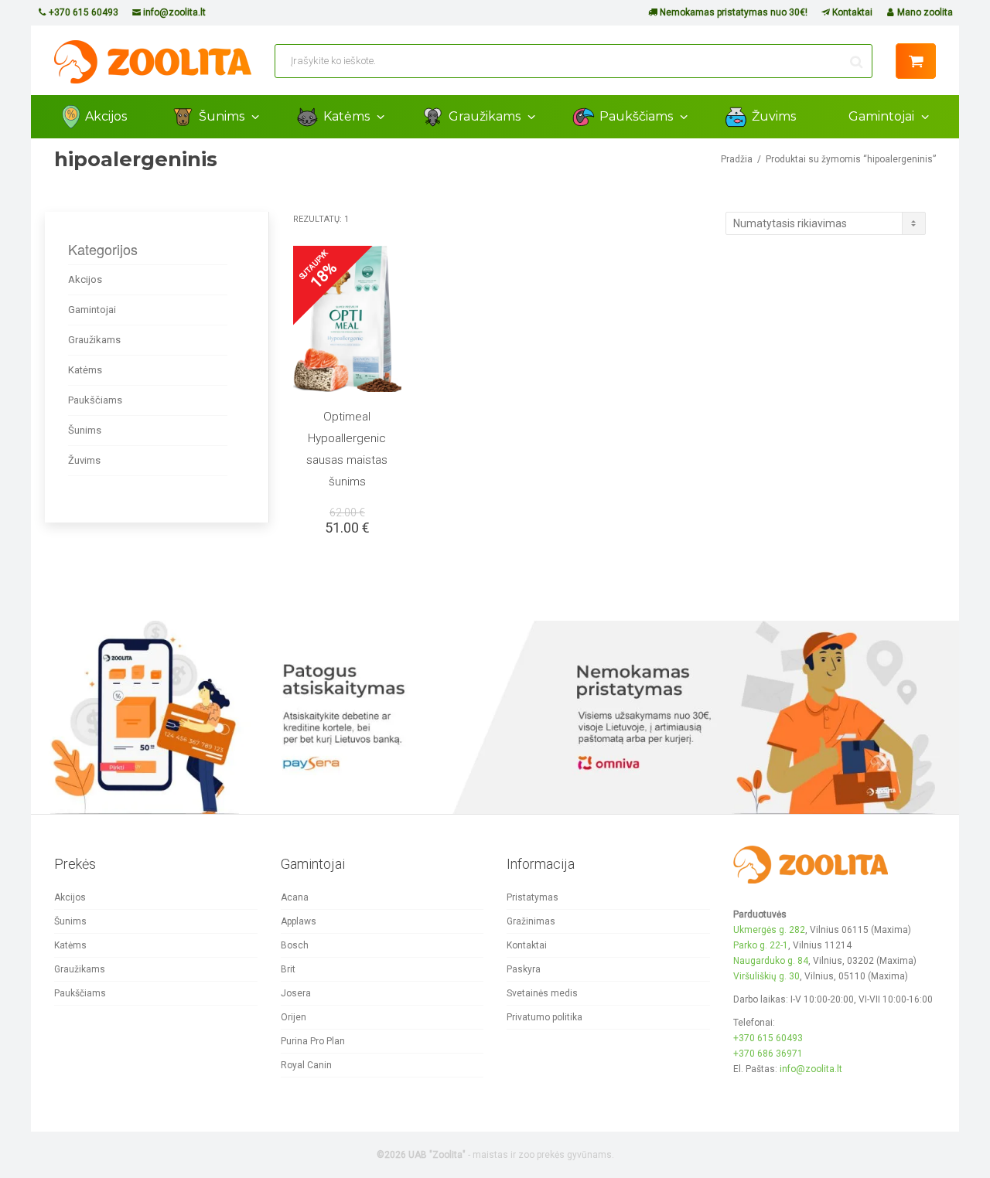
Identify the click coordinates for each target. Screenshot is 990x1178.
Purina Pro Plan (313, 1041)
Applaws (298, 921)
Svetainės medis (542, 993)
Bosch (295, 945)
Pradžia (737, 159)
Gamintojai (882, 116)
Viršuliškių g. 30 (766, 976)
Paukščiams (637, 116)
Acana (295, 897)
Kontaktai (851, 12)
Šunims (223, 116)
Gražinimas (531, 921)
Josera (296, 993)
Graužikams (486, 116)
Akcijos (106, 116)
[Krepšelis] (916, 61)
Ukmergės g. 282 (769, 929)
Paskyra (524, 969)
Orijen (293, 1017)
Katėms (348, 116)
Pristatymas (532, 897)
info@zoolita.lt (173, 12)
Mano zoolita (924, 12)
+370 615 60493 (82, 12)
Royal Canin (306, 1065)
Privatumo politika (544, 1017)
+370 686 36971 (768, 1053)
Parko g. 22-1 (760, 945)
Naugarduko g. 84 (770, 960)
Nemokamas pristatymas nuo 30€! (732, 12)
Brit (288, 969)
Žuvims (774, 116)
